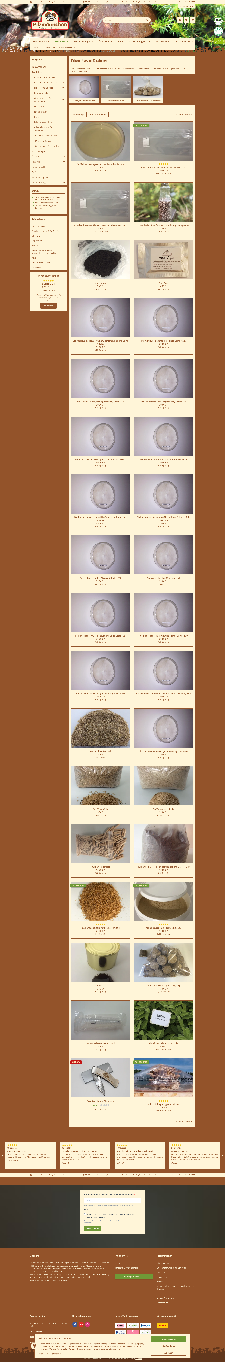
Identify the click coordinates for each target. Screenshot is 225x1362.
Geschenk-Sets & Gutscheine (42, 100)
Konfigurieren (169, 1346)
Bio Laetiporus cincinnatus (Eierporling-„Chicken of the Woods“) (164, 519)
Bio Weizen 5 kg (100, 809)
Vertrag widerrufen (133, 1276)
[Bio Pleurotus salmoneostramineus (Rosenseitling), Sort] (163, 670)
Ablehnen (168, 1353)
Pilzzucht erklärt (185, 41)
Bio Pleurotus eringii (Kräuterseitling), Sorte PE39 (163, 635)
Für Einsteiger (39, 151)
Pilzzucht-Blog (39, 182)
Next (222, 1155)
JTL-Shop (139, 1359)
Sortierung (78, 114)
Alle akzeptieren (169, 1339)
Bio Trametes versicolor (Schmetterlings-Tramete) (163, 751)
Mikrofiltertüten (116, 100)
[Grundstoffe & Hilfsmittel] (148, 87)
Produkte (37, 72)
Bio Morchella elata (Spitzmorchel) (163, 578)
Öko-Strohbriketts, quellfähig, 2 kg (163, 985)
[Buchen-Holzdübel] (100, 843)
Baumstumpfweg (42, 93)
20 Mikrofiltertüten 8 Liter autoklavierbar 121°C (163, 167)
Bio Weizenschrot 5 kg (163, 809)
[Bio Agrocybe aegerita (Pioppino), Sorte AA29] (163, 317)
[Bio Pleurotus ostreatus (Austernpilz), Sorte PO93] (100, 670)
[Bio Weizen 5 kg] (100, 785)
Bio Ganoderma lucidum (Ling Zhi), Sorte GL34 (163, 401)
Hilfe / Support (38, 226)
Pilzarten (36, 161)
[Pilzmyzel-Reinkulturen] (84, 87)
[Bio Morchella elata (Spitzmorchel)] (163, 554)
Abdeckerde (101, 283)
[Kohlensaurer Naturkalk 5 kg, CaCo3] (163, 901)
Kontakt (35, 245)
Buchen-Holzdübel (100, 866)
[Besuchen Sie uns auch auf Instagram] (87, 1324)
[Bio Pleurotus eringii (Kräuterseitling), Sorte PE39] (163, 612)
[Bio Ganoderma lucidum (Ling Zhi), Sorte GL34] (163, 378)
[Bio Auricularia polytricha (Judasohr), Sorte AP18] (100, 378)
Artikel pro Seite (97, 114)
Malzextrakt (101, 985)
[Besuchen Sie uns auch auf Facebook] (74, 1324)
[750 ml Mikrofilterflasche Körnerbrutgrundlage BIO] (163, 202)
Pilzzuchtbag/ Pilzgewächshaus (163, 1104)
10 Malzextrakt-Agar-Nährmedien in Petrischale (100, 164)
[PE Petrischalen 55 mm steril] (100, 1020)
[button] (180, 20)
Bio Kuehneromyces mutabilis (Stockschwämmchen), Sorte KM (100, 519)
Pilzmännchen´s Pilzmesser (100, 1101)
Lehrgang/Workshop (44, 122)
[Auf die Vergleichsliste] (118, 126)
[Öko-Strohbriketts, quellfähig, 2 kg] (163, 962)
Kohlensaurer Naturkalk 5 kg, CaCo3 (163, 927)
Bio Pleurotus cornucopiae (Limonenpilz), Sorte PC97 (100, 635)
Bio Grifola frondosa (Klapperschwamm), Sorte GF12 (100, 459)
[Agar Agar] (163, 259)
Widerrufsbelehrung (41, 263)
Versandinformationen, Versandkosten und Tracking (44, 251)
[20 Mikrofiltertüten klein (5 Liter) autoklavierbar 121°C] (100, 202)
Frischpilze (39, 106)
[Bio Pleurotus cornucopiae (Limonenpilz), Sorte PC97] (100, 612)
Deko (36, 117)
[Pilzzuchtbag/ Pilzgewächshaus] (163, 1077)
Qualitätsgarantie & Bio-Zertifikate (47, 231)
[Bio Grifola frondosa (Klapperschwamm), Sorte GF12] (100, 436)
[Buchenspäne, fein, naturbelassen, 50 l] (100, 901)
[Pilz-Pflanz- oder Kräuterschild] (163, 1020)
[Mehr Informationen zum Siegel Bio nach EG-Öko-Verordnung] (218, 20)
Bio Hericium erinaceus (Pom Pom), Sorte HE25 (163, 459)
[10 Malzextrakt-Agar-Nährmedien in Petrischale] (100, 141)
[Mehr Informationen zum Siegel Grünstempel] (218, 31)
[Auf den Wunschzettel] (125, 126)
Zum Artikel (48, 305)
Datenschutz (56, 1354)
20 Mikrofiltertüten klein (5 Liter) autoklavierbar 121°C (100, 225)
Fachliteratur (40, 111)
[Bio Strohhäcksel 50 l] (100, 728)
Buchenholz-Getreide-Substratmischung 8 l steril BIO (164, 866)
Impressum (43, 1354)
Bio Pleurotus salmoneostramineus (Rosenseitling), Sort (163, 693)
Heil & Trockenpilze (43, 87)
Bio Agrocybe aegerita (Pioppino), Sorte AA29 (163, 340)
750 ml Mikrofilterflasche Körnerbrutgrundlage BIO (163, 225)
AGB (34, 258)
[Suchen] (148, 20)
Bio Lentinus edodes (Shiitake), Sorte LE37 (100, 578)
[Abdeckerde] (100, 259)
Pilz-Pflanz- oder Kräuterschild (164, 1043)
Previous (2, 1155)
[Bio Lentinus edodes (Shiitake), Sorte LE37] (100, 554)
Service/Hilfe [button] (185, 6)
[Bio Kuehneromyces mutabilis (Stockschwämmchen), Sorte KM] (100, 494)
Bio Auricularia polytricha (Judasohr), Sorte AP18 (100, 401)
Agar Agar (163, 283)
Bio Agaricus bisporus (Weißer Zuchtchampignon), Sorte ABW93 (100, 342)
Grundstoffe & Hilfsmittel (148, 100)
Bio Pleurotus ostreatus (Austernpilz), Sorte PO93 (100, 693)
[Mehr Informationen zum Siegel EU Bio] (218, 40)
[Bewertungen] (163, 164)
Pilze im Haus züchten (44, 77)
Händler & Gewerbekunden (126, 1268)
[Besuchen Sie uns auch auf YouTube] (81, 1324)
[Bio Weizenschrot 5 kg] (163, 785)
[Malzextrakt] (100, 962)
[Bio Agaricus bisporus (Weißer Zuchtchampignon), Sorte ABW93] (100, 317)
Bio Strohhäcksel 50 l (100, 751)
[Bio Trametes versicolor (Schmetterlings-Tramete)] (163, 728)
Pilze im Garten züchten (45, 82)
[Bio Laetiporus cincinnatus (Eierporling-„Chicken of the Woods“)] (163, 494)
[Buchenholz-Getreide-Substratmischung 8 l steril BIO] (163, 843)
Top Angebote (39, 66)
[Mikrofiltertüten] (116, 87)
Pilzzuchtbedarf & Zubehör (43, 129)
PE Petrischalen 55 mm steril (101, 1043)
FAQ (120, 41)
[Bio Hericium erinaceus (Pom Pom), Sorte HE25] (163, 436)
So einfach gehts (40, 177)
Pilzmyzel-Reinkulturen (84, 100)
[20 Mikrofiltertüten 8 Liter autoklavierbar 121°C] (163, 141)
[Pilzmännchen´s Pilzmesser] (100, 1077)
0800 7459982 (190, 2)
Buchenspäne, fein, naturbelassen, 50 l (101, 927)
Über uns (36, 156)
